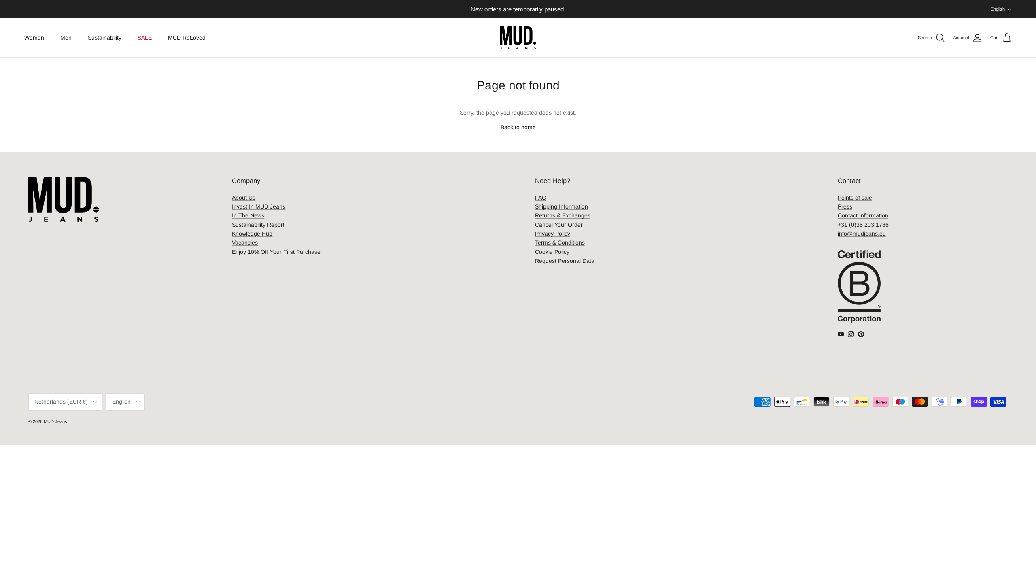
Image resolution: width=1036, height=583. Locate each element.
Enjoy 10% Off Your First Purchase (276, 252)
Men (66, 37)
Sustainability (104, 37)
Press (845, 206)
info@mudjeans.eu (862, 233)
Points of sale (855, 197)
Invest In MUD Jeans (258, 206)
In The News (248, 215)
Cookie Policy (552, 252)
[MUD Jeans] (518, 37)
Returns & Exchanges (562, 215)
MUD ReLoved (187, 37)
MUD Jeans (55, 421)
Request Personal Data (564, 260)
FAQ (540, 197)
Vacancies (245, 242)
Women (34, 37)
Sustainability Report (258, 224)
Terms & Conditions (560, 242)
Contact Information (863, 215)
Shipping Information (561, 206)
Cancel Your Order (559, 224)
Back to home (518, 127)
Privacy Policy (552, 233)
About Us (243, 197)
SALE (145, 37)
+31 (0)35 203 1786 (863, 224)
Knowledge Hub (252, 233)
